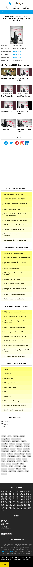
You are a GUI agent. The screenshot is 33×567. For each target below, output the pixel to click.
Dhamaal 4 (7, 392)
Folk (20, 451)
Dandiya (27, 446)
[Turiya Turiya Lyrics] (8, 72)
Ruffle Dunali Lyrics (15, 341)
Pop (3, 464)
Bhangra (20, 444)
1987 (6, 502)
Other (25, 459)
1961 (29, 496)
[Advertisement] (16, 166)
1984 (25, 501)
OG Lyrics (14, 356)
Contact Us (4, 526)
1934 (18, 492)
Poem (25, 461)
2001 (29, 504)
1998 (18, 504)
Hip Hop (29, 454)
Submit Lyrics (4, 520)
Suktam (4, 473)
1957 (14, 496)
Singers (3, 423)
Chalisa (24, 441)
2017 (29, 507)
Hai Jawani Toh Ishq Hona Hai (14, 410)
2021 (14, 509)
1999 (21, 504)
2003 (6, 506)
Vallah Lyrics (14, 299)
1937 (29, 492)
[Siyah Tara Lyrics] (8, 89)
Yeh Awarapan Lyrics (15, 220)
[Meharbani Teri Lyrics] (24, 105)
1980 (10, 501)
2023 (21, 509)
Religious (4, 466)
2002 (2, 506)
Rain (22, 464)
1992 (25, 502)
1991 (21, 502)
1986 (2, 502)
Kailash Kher (17, 51)
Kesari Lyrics (15, 336)
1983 (21, 501)
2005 (14, 506)
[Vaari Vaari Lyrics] (24, 89)
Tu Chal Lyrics (14, 229)
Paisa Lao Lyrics (15, 240)
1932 (10, 492)
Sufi (25, 468)
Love (29, 456)
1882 (2, 492)
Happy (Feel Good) (19, 454)
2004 (10, 506)
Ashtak (16, 436)
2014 (18, 507)
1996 (10, 504)
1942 (18, 493)
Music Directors (5, 421)
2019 (6, 509)
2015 (21, 507)
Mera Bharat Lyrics (13, 194)
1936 (25, 492)
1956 (10, 496)
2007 (21, 506)
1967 (21, 498)
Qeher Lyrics (14, 294)
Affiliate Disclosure (6, 528)
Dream (19, 449)
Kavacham (5, 444)
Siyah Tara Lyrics (7, 96)
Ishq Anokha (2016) (7, 75)
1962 (2, 498)
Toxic (6, 369)
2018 (2, 509)
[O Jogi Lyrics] (8, 123)
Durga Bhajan (5, 439)
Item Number (12, 456)
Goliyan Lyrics (14, 284)
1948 (10, 495)
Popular (15, 9)
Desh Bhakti (5, 449)
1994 (2, 504)
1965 (14, 498)
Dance (11, 446)
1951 (21, 495)
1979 (6, 501)
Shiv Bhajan (13, 471)
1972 (10, 499)
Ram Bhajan (16, 441)
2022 (18, 509)
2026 (2, 510)
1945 (29, 493)
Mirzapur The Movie (11, 383)
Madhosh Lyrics (16, 225)
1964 (10, 498)
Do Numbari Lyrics (17, 257)
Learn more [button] (25, 559)
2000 (25, 504)
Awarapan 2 (8, 374)
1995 (6, 504)
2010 (2, 507)
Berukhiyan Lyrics (7, 112)
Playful (19, 461)
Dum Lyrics (12, 209)
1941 (14, 493)
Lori (24, 456)
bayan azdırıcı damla (16, 480)
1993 (29, 502)
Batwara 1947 (8, 378)
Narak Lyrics (11, 268)
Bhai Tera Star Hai (10, 387)
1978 (2, 501)
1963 (6, 498)
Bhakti (4, 436)
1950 (18, 495)
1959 (21, 496)
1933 (14, 492)
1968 (25, 498)
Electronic (26, 449)
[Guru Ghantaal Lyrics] (24, 72)
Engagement (5, 451)
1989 (14, 502)
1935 (21, 492)
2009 (29, 506)
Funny (3, 454)
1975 (21, 499)
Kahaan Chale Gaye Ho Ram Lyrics (16, 215)
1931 (6, 492)
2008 (25, 506)
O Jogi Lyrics (5, 129)
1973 (14, 499)
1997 (14, 504)
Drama (13, 449)
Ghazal (10, 454)
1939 (6, 493)
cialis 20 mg (3, 480)
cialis (8, 480)
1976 (25, 499)
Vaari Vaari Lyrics (23, 96)
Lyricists (3, 426)
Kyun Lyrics (12, 279)
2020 (10, 509)
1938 (2, 493)
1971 (6, 499)
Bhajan (22, 436)
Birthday (27, 444)
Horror (3, 456)
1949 (14, 495)
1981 (14, 501)
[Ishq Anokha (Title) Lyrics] (24, 123)
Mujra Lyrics (14, 312)
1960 (25, 496)
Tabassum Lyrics (14, 199)
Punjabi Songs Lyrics (7, 551)
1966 (18, 498)
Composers (4, 424)
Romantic (18, 466)
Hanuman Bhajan (16, 439)
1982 (18, 501)
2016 (25, 507)
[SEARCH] (31, 12)
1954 (2, 496)
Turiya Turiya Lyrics (8, 78)
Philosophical (11, 461)
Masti (3, 459)
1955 (6, 496)
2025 (29, 509)
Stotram (21, 471)
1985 (29, 501)
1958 (18, 496)
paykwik (25, 480)
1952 (25, 495)
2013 (14, 507)
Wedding (4, 471)
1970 (2, 499)
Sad (25, 466)
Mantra (12, 444)
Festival (13, 451)
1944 (25, 493)
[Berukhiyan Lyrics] (8, 105)
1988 (10, 502)
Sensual (4, 468)
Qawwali (16, 464)
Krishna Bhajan (6, 441)
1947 (6, 495)
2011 (6, 507)
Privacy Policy (5, 523)
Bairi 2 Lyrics (14, 327)
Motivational (11, 459)
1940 (10, 493)
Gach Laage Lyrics (16, 345)
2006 (18, 506)
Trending (26, 9)
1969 (29, 498)
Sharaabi (12, 468)
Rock (11, 466)
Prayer (8, 464)
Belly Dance (19, 446)
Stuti (27, 471)
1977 (29, 499)
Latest (6, 9)
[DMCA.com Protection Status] (6, 534)
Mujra (19, 459)
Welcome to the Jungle (12, 401)
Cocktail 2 (7, 396)
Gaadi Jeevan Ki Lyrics (15, 316)
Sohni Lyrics (13, 253)
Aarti (10, 436)
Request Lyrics (5, 522)
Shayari (19, 468)
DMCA (2, 525)
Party (3, 461)
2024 (25, 509)
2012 (10, 507)
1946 (2, 495)
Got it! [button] (4, 564)
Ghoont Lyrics (16, 332)
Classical (4, 446)
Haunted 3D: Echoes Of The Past (15, 405)
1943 (21, 493)
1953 (29, 495)
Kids (19, 456)
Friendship (26, 451)
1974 (18, 499)
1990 (18, 502)
